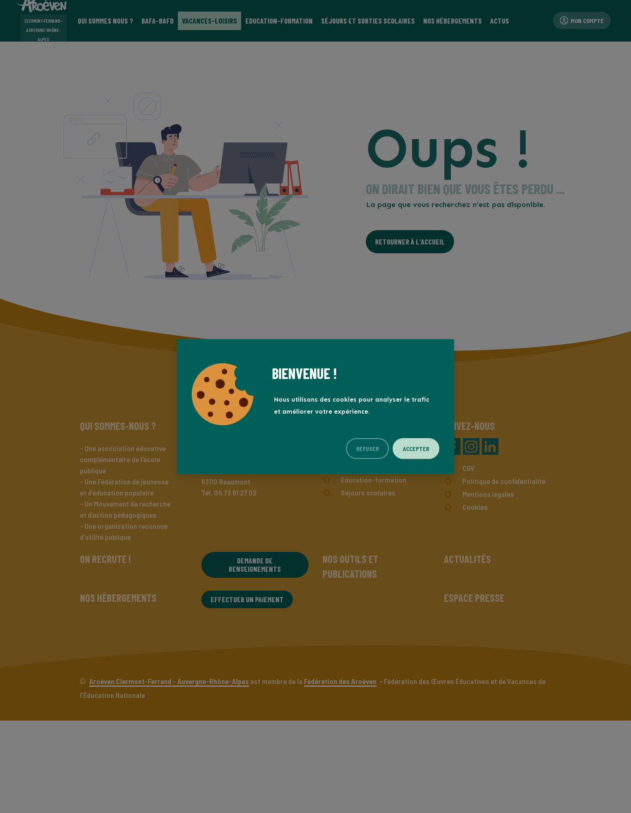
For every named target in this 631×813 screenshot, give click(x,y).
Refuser (367, 448)
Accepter (416, 448)
